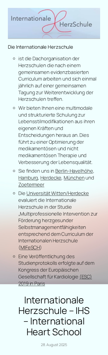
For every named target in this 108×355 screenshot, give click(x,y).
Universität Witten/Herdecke (57, 193)
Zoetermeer (31, 184)
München (74, 177)
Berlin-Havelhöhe (74, 170)
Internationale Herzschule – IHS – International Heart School (54, 316)
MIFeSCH (30, 247)
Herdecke (50, 177)
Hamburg (28, 177)
